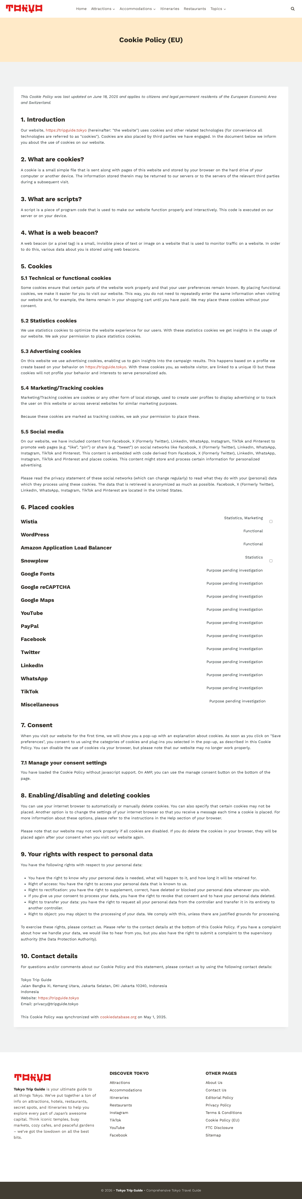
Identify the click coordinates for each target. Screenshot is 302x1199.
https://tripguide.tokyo (66, 130)
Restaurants (195, 8)
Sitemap (213, 1135)
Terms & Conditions (224, 1112)
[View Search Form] (293, 9)
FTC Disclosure (219, 1127)
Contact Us (216, 1090)
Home (81, 8)
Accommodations (126, 1090)
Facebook (118, 1135)
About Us (214, 1082)
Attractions (120, 1082)
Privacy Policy (218, 1105)
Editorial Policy (219, 1097)
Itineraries (169, 8)
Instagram (119, 1112)
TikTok (115, 1120)
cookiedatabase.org (118, 1017)
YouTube (117, 1127)
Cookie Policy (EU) (222, 1120)
